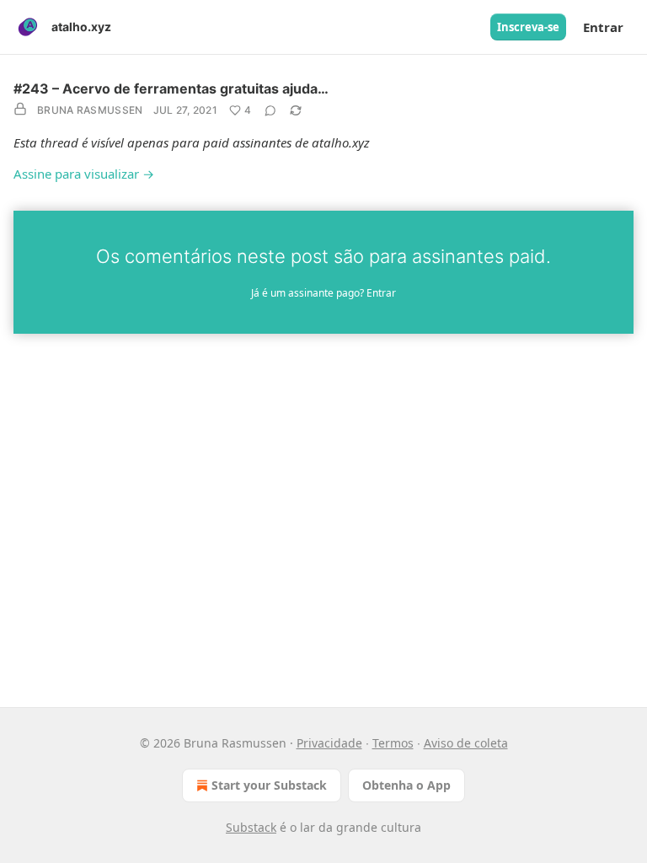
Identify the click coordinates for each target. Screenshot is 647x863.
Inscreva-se (528, 27)
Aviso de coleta (466, 743)
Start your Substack (269, 785)
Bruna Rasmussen (90, 110)
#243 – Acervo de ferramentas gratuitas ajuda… (171, 88)
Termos (393, 743)
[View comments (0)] (270, 110)
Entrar (603, 27)
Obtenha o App (406, 785)
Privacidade (329, 743)
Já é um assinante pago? (323, 293)
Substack (251, 827)
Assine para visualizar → (83, 173)
